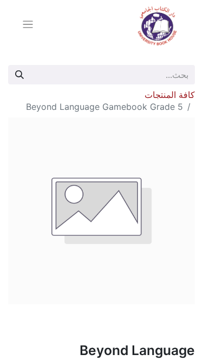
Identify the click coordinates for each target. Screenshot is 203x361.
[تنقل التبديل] (28, 26)
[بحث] (19, 74)
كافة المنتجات (170, 94)
